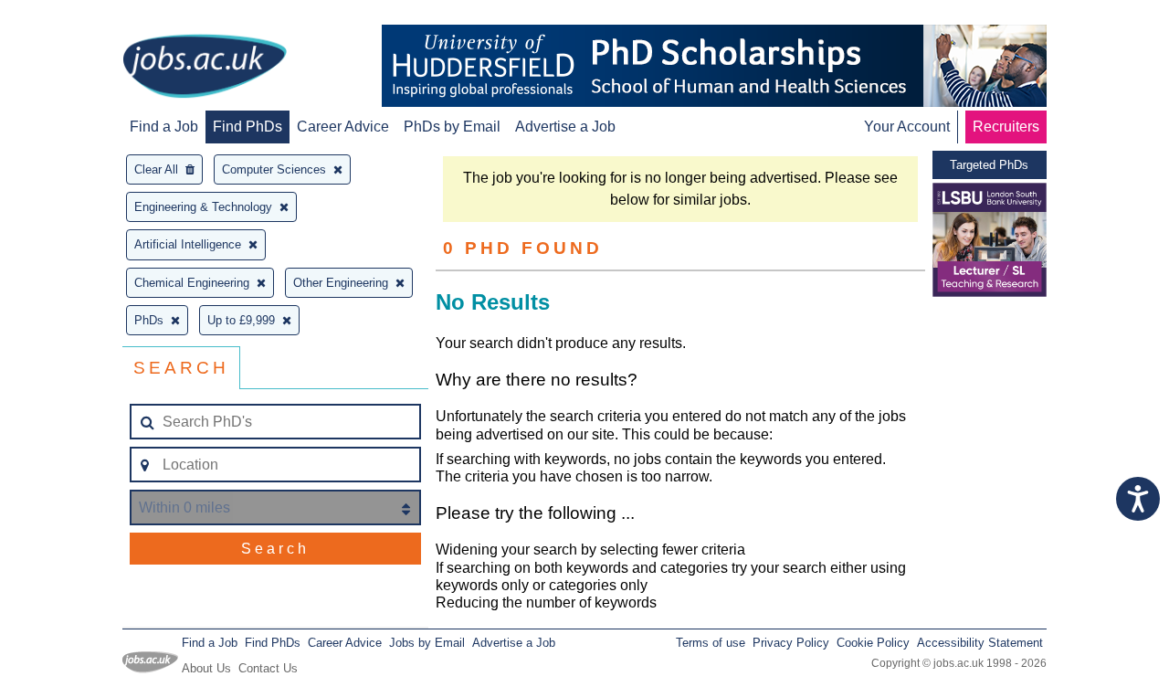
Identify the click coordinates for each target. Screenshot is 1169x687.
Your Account (907, 126)
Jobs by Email (427, 643)
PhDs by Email (452, 126)
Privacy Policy (791, 643)
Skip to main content (73, 16)
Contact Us (268, 668)
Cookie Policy (873, 643)
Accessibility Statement (980, 643)
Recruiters (1006, 126)
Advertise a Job (565, 126)
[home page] (204, 67)
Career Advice (343, 126)
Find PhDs (247, 126)
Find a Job (164, 126)
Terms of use (710, 643)
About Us (206, 668)
